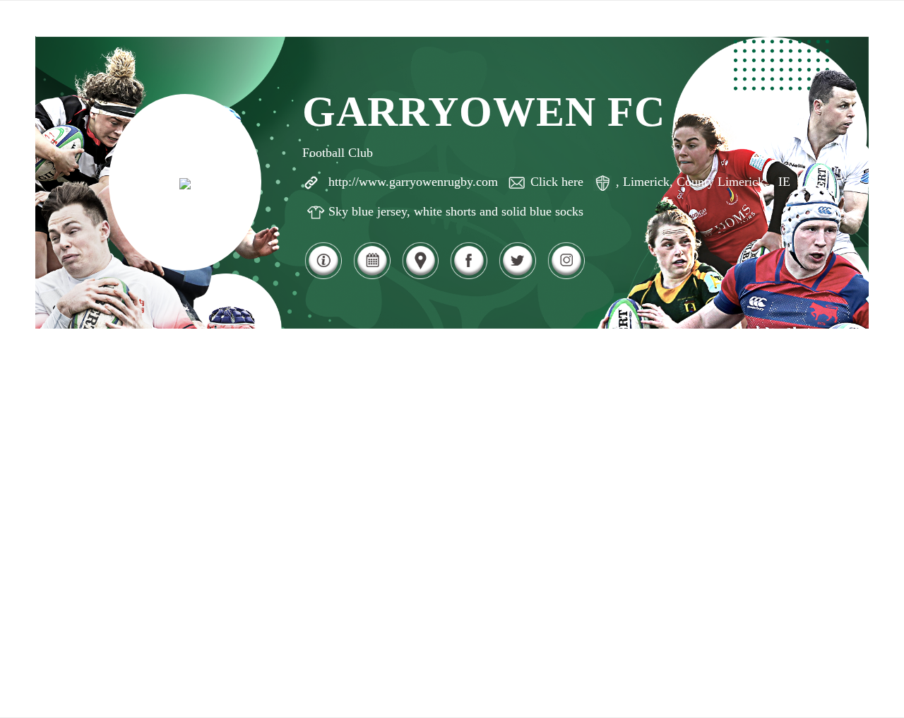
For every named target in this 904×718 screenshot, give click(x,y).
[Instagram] (566, 277)
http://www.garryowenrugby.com (413, 182)
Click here (556, 182)
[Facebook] (468, 277)
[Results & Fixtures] (372, 277)
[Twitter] (517, 277)
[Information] (323, 277)
